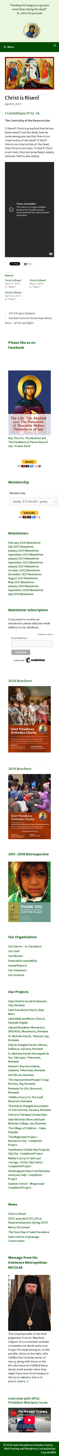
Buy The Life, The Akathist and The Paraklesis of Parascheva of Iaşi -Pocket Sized (28, 442)
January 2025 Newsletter (23, 550)
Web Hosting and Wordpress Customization (29, 1448)
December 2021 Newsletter (25, 574)
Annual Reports (17, 965)
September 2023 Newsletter (25, 562)
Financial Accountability (22, 960)
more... (22, 1381)
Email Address (19, 638)
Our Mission (15, 956)
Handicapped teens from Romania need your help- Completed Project (29, 1175)
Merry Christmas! (19, 1227)
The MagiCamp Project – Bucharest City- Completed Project (25, 1140)
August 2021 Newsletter (23, 578)
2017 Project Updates (22, 313)
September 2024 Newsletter (26, 554)
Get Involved (16, 975)
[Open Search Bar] (55, 45)
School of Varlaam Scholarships (27, 1114)
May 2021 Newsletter (21, 582)
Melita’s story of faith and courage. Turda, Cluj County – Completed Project (26, 1162)
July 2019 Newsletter (21, 594)
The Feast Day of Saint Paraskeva (28, 1232)
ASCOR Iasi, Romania (21, 1075)
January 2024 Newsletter (23, 558)
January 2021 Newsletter (23, 586)
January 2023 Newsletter (23, 566)
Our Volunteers (17, 970)
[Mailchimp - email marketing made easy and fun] (29, 662)
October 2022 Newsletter (24, 570)
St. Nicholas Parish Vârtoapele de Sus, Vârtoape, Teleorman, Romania (28, 1057)
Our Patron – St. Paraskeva (25, 946)
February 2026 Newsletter (24, 542)
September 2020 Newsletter (26, 590)
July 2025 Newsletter (21, 546)
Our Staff (14, 951)
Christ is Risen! (13, 280)
